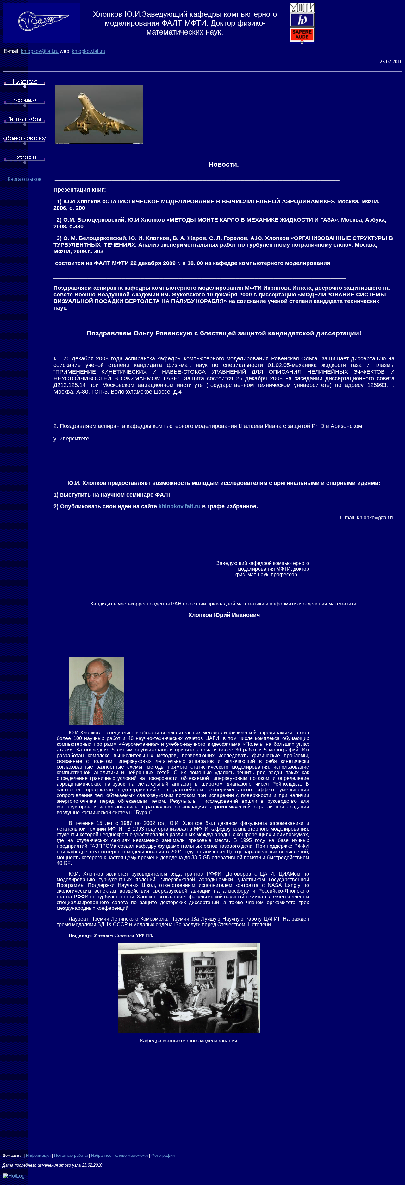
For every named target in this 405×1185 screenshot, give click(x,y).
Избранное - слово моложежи (119, 1155)
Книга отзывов (25, 179)
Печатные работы (71, 1155)
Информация (38, 1155)
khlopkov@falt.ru (40, 51)
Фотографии (163, 1155)
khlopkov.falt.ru (88, 51)
